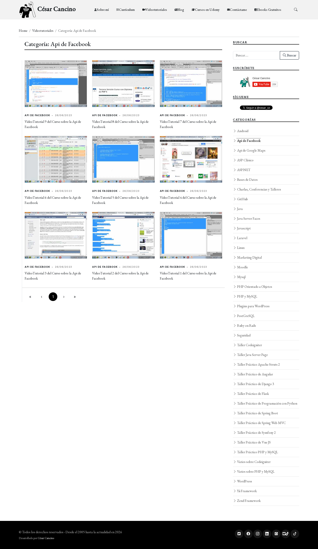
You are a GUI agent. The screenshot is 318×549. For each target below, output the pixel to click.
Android (242, 131)
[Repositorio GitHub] (276, 534)
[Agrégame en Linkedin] (267, 534)
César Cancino (46, 538)
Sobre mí (103, 9)
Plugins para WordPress (253, 306)
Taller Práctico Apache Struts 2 (258, 364)
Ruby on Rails (246, 325)
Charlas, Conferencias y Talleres (258, 189)
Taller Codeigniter (249, 345)
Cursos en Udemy (207, 9)
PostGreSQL (245, 316)
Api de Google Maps (250, 150)
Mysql (241, 277)
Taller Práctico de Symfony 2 (256, 432)
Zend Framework (248, 500)
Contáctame (238, 9)
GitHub (242, 199)
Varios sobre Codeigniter (253, 461)
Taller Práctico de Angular (254, 374)
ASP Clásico (245, 160)
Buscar (291, 55)
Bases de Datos (247, 179)
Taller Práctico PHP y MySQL (257, 452)
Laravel (241, 238)
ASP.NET (243, 170)
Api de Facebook (37, 115)
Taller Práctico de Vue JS (253, 442)
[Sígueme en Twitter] (239, 534)
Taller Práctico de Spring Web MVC (261, 423)
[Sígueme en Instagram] (257, 534)
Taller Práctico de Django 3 (255, 384)
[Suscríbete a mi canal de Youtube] (285, 534)
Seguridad (243, 335)
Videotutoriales (156, 9)
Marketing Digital (249, 257)
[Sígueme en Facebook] (248, 534)
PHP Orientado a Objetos (254, 286)
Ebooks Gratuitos (269, 9)
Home (23, 30)
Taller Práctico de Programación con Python (266, 403)
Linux (240, 247)
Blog (180, 9)
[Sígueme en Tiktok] (295, 534)
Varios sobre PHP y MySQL (255, 471)
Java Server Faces (248, 218)
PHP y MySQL (246, 296)
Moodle (242, 267)
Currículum (127, 9)
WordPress (244, 481)
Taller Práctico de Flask (252, 393)
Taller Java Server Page (252, 354)
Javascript (243, 228)
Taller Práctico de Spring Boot (257, 413)
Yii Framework (246, 491)
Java (239, 208)
